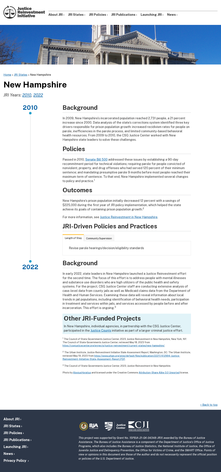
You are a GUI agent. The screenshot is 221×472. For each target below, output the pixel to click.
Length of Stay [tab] (73, 238)
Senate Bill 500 (96, 159)
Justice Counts (100, 330)
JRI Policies (97, 14)
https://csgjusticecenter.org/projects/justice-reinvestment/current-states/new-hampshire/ (114, 345)
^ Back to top (209, 404)
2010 (26, 94)
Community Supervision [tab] (99, 238)
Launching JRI (151, 14)
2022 (38, 94)
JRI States (76, 14)
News (171, 14)
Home (7, 74)
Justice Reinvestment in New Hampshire (128, 217)
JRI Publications (123, 14)
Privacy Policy (15, 461)
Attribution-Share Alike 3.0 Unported (159, 372)
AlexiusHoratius (82, 372)
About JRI (55, 14)
